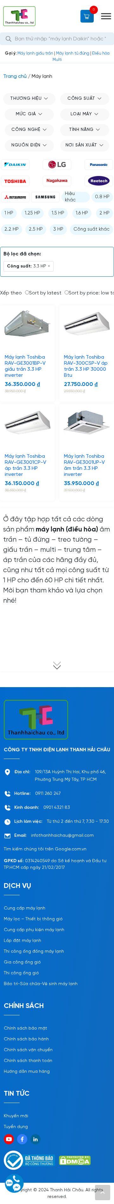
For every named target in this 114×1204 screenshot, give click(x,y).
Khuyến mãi (16, 1116)
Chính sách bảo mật (25, 1028)
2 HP (104, 213)
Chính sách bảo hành (26, 1039)
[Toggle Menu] (106, 16)
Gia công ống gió (22, 962)
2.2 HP (11, 229)
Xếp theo (11, 293)
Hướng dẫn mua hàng (27, 1071)
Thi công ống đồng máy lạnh (34, 951)
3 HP (58, 229)
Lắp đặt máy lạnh (22, 940)
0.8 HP (102, 197)
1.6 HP (82, 213)
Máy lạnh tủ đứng (72, 53)
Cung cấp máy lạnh (24, 908)
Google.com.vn (70, 849)
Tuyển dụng (16, 1127)
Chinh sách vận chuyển (28, 1050)
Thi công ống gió (21, 973)
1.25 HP (32, 213)
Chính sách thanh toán (28, 1061)
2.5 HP (36, 229)
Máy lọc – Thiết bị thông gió (33, 919)
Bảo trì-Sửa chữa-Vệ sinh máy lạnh (41, 984)
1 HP (8, 213)
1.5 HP (58, 213)
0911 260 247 (48, 793)
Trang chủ (15, 76)
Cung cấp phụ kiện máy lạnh (34, 930)
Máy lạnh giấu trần (35, 53)
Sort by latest (45, 293)
